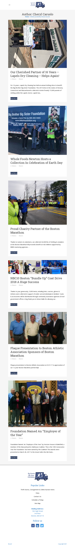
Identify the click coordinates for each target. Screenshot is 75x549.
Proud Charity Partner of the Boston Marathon (35, 230)
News (14, 79)
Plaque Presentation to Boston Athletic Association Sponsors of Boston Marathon (37, 351)
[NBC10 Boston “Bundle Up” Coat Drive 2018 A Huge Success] (37, 267)
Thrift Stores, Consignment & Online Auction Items (37, 490)
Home (27, 17)
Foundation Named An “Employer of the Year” (35, 433)
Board (10, 544)
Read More (13, 98)
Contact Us (37, 496)
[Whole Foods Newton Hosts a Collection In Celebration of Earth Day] (37, 130)
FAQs (37, 493)
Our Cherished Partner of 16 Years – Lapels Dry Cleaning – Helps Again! (34, 74)
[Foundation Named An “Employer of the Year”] (37, 404)
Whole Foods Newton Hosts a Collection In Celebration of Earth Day (36, 161)
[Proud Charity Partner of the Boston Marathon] (37, 203)
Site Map (37, 503)
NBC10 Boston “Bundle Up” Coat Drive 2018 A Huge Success (36, 280)
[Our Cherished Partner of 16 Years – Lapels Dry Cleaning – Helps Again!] (37, 44)
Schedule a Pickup (37, 500)
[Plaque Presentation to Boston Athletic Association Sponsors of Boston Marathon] (37, 328)
